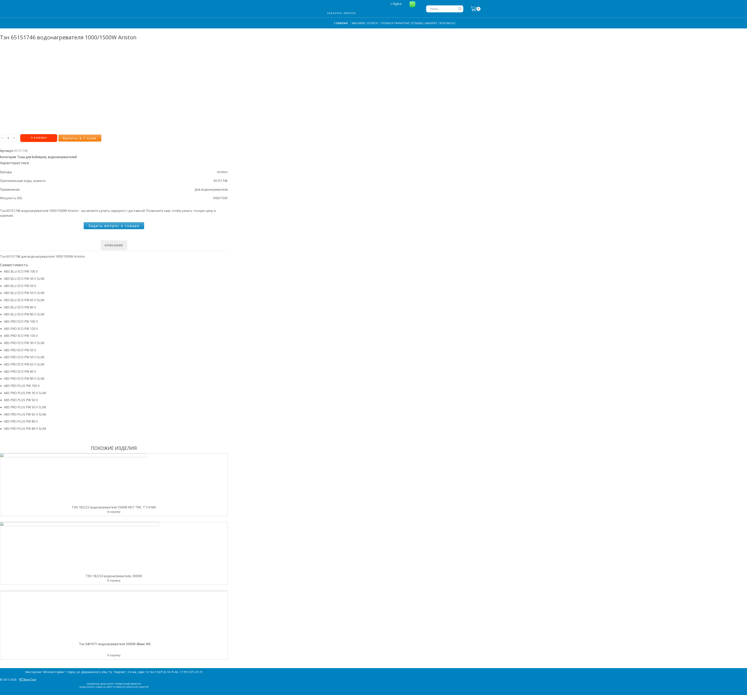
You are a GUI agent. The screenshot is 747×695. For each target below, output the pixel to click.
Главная (341, 23)
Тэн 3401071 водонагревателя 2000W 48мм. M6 (115, 644)
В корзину (40, 138)
